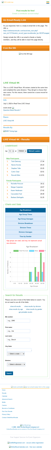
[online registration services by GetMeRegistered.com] (26, 442)
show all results (15, 306)
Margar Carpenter (17, 187)
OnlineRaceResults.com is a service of (25, 429)
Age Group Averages (25, 219)
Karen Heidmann (16, 190)
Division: (8, 360)
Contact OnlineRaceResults (10, 417)
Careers (4, 405)
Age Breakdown (25, 210)
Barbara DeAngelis (17, 197)
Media (3, 402)
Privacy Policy (6, 414)
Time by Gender (25, 236)
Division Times (25, 228)
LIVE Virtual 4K (8, 121)
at (15, 151)
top (6, 151)
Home (3, 390)
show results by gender (34, 309)
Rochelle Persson (17, 184)
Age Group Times (25, 214)
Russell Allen (15, 175)
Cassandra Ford (16, 194)
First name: (8, 327)
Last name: (8, 336)
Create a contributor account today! (25, 13)
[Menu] (47, 2)
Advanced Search (7, 399)
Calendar (4, 396)
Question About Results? (11, 110)
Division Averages (25, 232)
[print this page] (17, 387)
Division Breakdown (25, 223)
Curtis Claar (15, 172)
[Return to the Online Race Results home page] (7, 2)
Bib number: (9, 317)
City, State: (8, 346)
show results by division (32, 306)
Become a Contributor (8, 408)
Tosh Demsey (16, 161)
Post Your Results (7, 411)
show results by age (16, 309)
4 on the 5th (9, 48)
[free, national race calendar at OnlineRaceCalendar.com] (25, 447)
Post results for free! (25, 11)
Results (4, 393)
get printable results (25, 312)
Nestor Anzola (16, 165)
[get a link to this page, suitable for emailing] (36, 387)
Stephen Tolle (16, 168)
